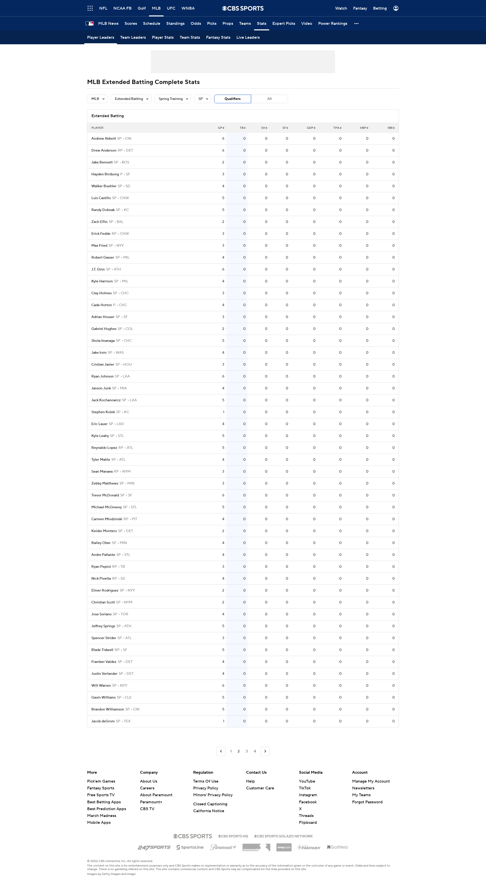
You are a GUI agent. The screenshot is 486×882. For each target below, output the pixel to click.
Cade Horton (101, 305)
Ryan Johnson (102, 376)
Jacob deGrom (103, 721)
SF (284, 128)
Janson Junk (101, 388)
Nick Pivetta (101, 578)
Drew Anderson (103, 150)
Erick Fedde (100, 234)
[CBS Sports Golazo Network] (283, 835)
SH (263, 128)
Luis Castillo (101, 198)
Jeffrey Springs (103, 626)
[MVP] (284, 845)
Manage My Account (371, 781)
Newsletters (363, 788)
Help (250, 781)
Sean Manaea (102, 471)
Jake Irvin (99, 352)
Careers (147, 788)
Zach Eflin (99, 222)
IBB (390, 128)
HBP (363, 128)
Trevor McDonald (105, 495)
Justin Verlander (104, 673)
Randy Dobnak (103, 210)
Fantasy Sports (100, 788)
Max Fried (99, 245)
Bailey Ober (101, 543)
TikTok (305, 788)
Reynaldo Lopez (104, 448)
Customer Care (260, 788)
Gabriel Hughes (103, 329)
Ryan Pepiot (101, 566)
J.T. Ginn (98, 269)
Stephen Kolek (103, 412)
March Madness (101, 815)
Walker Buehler (103, 186)
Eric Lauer (99, 424)
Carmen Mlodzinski (106, 519)
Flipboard (308, 822)
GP (220, 128)
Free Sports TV (101, 794)
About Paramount (156, 794)
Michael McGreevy (106, 507)
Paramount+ (151, 802)
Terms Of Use (205, 781)
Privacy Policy (205, 788)
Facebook (308, 802)
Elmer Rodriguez (104, 590)
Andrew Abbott (103, 138)
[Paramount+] (223, 846)
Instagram (308, 794)
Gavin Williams (103, 697)
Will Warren (101, 685)
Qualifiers (233, 99)
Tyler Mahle (100, 459)
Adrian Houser (102, 317)
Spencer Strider (103, 638)
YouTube (307, 781)
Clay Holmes (101, 293)
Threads (306, 815)
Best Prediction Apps (106, 808)
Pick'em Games (101, 781)
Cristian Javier (102, 364)
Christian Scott (103, 602)
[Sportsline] (190, 846)
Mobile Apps (99, 822)
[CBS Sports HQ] (233, 835)
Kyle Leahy (100, 436)
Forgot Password (367, 802)
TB (242, 128)
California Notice (208, 810)
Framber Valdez (103, 662)
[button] (90, 8)
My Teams (361, 794)
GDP (310, 128)
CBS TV (147, 808)
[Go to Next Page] (265, 751)
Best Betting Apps (104, 802)
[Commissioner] (256, 845)
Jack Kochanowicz (106, 400)
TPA (336, 128)
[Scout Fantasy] (309, 847)
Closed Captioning (210, 804)
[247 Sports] (154, 846)
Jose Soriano (101, 614)
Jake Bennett (102, 162)
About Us (148, 781)
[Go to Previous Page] (221, 751)
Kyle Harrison (102, 281)
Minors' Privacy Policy (213, 794)
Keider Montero (104, 531)
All (269, 99)
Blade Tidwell (102, 650)
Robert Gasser (102, 257)
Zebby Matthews (104, 483)
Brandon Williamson (107, 709)
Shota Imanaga (103, 341)
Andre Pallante (103, 555)
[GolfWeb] (337, 847)
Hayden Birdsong (105, 174)
